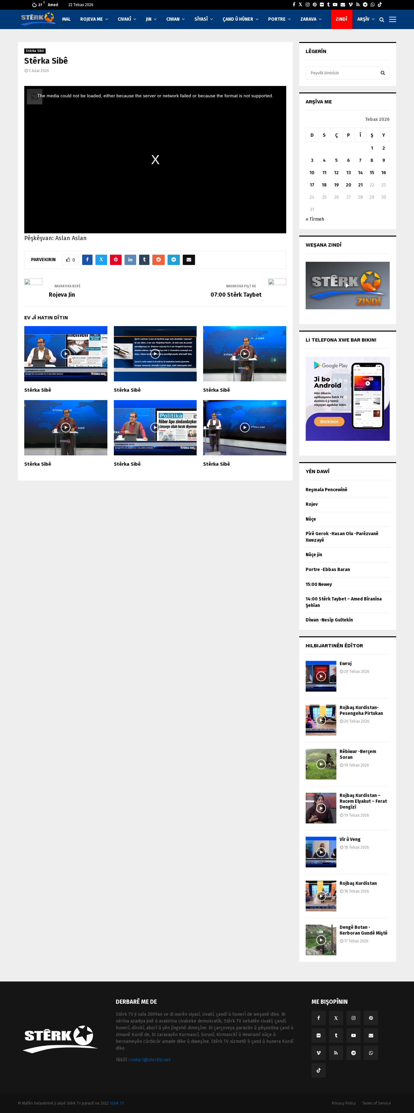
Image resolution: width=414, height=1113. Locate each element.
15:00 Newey (319, 584)
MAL (66, 19)
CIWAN (173, 19)
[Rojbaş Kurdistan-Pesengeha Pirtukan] (321, 720)
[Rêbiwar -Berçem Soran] (321, 764)
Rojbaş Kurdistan (358, 883)
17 (312, 185)
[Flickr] (322, 5)
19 (336, 185)
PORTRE (277, 19)
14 (360, 172)
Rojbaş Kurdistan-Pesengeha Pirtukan (361, 710)
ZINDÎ (341, 19)
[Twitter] (300, 5)
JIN (148, 19)
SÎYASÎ (201, 19)
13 (348, 172)
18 (324, 185)
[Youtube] (335, 5)
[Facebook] (294, 5)
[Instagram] (308, 5)
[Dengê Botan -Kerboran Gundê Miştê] (321, 940)
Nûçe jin (314, 554)
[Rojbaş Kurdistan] (321, 896)
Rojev (312, 504)
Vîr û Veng (350, 839)
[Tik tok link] (380, 5)
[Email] (343, 5)
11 (324, 172)
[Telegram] (365, 5)
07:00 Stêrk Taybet (236, 294)
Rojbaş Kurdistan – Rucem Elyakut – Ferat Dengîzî (363, 801)
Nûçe (311, 519)
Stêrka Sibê (35, 51)
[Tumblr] (328, 5)
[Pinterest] (315, 5)
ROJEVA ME (91, 19)
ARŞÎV (363, 19)
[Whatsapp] (373, 5)
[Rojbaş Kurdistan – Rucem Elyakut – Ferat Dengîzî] (321, 808)
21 (360, 185)
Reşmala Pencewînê (326, 490)
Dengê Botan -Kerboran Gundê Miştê (363, 930)
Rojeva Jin (62, 294)
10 (312, 172)
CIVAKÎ (124, 19)
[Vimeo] (350, 5)
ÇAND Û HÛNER (238, 19)
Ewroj (346, 663)
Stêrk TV (117, 1103)
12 (336, 172)
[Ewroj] (321, 676)
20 (348, 185)
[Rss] (358, 5)
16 (383, 172)
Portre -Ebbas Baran (328, 569)
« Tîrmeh (315, 219)
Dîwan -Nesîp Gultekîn (329, 620)
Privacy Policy (344, 1103)
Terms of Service (376, 1103)
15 (372, 172)
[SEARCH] (383, 73)
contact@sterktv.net (149, 1060)
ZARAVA (308, 19)
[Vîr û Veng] (321, 852)
